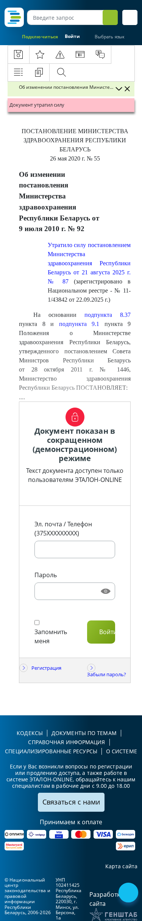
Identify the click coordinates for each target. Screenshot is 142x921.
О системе (121, 751)
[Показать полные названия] (118, 88)
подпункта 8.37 (107, 315)
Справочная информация (66, 742)
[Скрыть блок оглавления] (127, 88)
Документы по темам (84, 733)
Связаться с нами (71, 801)
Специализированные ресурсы (51, 751)
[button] (129, 17)
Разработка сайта (106, 899)
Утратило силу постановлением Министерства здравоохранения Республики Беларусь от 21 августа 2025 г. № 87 (89, 263)
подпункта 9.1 (79, 324)
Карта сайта (121, 866)
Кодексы (30, 733)
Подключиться (40, 36)
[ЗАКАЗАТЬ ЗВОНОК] (129, 893)
